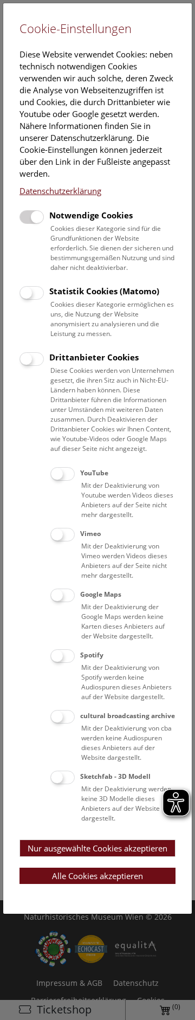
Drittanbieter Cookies (94, 357)
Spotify (91, 655)
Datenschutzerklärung (60, 190)
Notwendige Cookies (91, 215)
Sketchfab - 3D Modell (115, 776)
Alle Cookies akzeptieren (97, 875)
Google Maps (100, 594)
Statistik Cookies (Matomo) (104, 291)
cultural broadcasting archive (127, 715)
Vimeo (90, 533)
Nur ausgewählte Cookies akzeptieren (97, 848)
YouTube (94, 472)
